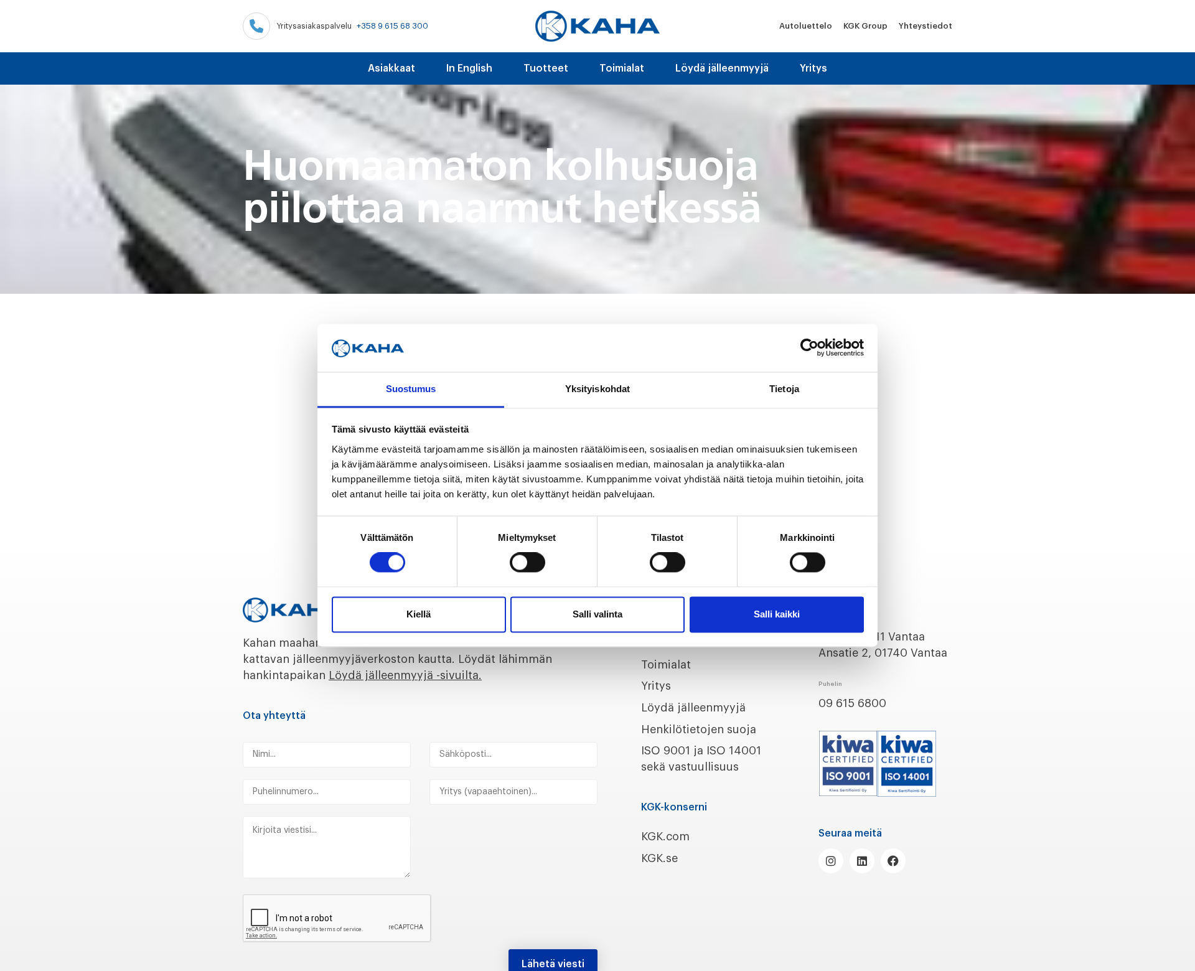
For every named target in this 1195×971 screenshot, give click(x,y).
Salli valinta (597, 614)
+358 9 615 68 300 (392, 26)
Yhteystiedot (925, 26)
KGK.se (659, 858)
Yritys (813, 68)
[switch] (527, 563)
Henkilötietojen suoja (698, 729)
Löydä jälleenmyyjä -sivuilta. (405, 675)
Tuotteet (545, 68)
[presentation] (337, 918)
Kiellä (418, 614)
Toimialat (621, 68)
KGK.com (665, 836)
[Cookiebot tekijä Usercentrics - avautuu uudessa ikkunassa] (809, 348)
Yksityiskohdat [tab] (597, 388)
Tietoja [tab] (784, 388)
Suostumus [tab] (411, 388)
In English (469, 68)
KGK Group (865, 26)
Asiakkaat (391, 68)
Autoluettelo (805, 26)
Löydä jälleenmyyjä (722, 68)
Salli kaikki (777, 614)
